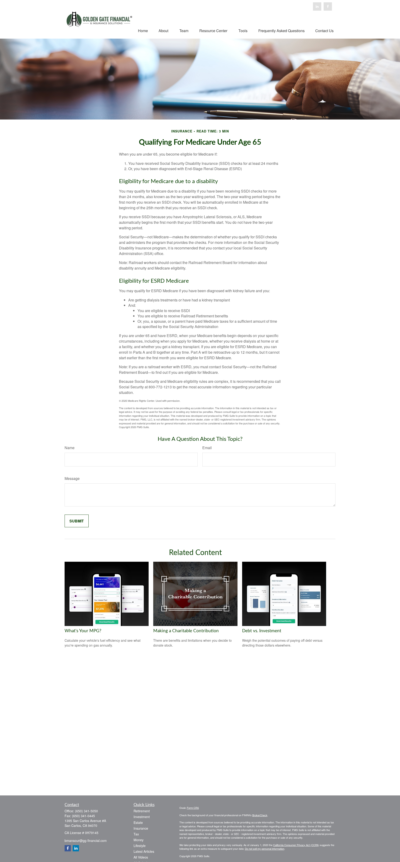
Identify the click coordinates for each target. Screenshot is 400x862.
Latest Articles (144, 851)
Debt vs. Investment (261, 631)
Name (70, 447)
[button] (143, 30)
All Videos (141, 857)
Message (72, 478)
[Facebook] (328, 6)
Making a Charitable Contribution (186, 631)
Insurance (141, 828)
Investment (142, 816)
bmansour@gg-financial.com (86, 840)
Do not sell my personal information (264, 848)
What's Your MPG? (83, 631)
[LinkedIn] (317, 6)
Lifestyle (140, 845)
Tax (136, 834)
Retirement (142, 811)
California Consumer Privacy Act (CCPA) (296, 845)
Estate (138, 822)
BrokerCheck (259, 815)
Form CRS (193, 808)
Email (207, 447)
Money (139, 839)
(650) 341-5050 (86, 811)
